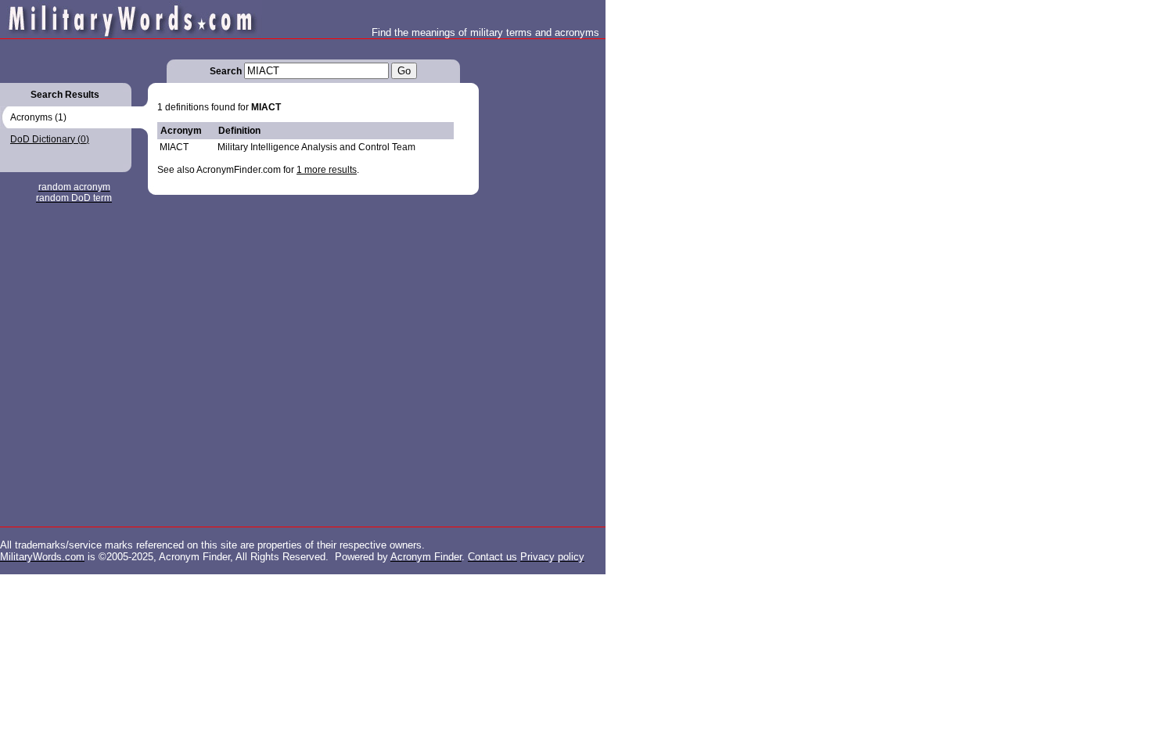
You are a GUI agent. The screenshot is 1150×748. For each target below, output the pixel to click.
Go (404, 71)
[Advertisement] (541, 274)
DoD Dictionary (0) (49, 139)
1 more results (326, 169)
